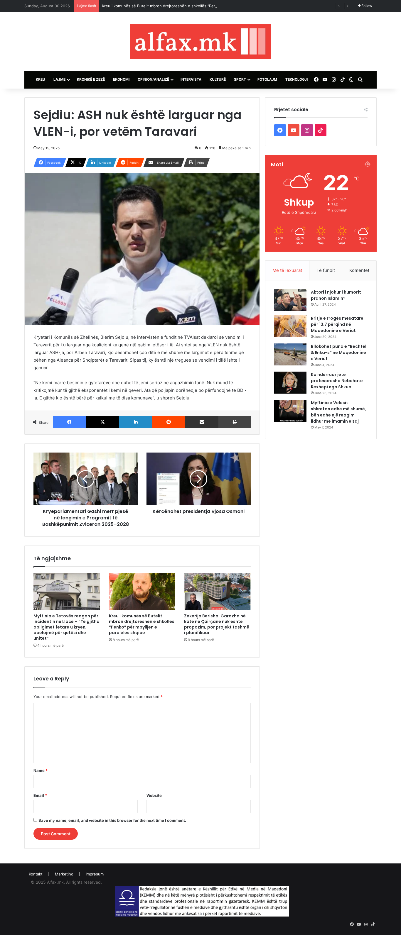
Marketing (64, 874)
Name (40, 770)
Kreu (40, 79)
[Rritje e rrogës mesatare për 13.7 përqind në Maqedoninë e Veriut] (290, 326)
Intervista (191, 79)
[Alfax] (200, 41)
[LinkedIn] (135, 422)
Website (154, 795)
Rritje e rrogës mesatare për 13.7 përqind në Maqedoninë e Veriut (337, 324)
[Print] (234, 422)
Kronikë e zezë (91, 79)
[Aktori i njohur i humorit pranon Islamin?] (290, 300)
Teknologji (296, 79)
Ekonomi (121, 79)
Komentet (359, 270)
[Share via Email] (201, 422)
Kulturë (218, 79)
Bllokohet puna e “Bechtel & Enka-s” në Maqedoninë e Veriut (338, 352)
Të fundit (325, 270)
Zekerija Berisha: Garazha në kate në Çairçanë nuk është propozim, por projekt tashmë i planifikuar (216, 624)
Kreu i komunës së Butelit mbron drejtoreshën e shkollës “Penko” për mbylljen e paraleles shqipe (191, 6)
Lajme (59, 79)
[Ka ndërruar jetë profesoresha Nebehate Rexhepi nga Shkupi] (290, 383)
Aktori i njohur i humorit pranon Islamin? (336, 295)
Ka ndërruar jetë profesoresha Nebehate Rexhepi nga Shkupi (337, 381)
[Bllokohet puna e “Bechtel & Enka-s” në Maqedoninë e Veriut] (290, 354)
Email (40, 795)
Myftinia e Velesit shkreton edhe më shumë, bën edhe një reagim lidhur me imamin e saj (338, 412)
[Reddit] (168, 422)
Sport (240, 79)
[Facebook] (69, 422)
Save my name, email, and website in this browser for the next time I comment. (112, 820)
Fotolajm (267, 79)
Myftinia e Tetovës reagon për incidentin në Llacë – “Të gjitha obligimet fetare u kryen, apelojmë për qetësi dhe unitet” (66, 627)
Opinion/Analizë (153, 79)
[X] (102, 422)
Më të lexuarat (287, 270)
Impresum (95, 874)
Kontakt (36, 874)
